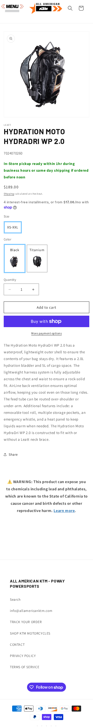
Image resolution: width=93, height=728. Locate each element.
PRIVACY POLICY (23, 656)
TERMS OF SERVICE (24, 667)
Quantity (10, 280)
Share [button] (13, 454)
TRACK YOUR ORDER (26, 622)
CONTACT (17, 644)
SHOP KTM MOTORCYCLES (30, 633)
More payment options (46, 333)
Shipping (9, 193)
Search (15, 599)
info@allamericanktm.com (31, 610)
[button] (9, 8)
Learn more (64, 510)
